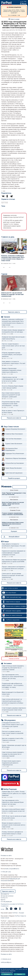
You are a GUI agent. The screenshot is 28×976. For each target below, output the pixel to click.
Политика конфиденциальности (8, 971)
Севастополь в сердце (13, 602)
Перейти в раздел (14, 478)
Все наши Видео (11, 592)
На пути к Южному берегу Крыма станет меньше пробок (12, 387)
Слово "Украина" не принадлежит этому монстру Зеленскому (14, 493)
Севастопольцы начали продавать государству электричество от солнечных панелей (13, 667)
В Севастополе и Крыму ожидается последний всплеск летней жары (13, 331)
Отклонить (7, 974)
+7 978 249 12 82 (6, 872)
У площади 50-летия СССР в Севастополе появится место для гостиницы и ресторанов (12, 724)
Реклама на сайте (6, 855)
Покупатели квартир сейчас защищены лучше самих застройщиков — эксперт (11, 403)
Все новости (5, 894)
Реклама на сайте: (6, 954)
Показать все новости (14, 418)
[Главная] (7, 2)
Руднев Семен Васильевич (13, 443)
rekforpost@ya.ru (6, 962)
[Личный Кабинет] (21, 2)
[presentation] (4, 267)
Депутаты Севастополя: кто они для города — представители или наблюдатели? (13, 504)
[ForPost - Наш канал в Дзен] (23, 909)
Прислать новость (14, 312)
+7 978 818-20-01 (6, 959)
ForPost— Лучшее (18, 913)
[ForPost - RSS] (7, 909)
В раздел (14, 531)
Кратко (3, 899)
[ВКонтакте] (3, 196)
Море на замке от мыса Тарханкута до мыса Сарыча (13, 411)
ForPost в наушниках (12, 620)
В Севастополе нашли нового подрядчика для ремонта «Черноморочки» (11, 763)
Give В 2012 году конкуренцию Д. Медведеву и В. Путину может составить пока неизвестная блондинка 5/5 (7, 201)
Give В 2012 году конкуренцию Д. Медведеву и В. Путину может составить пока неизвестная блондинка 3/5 (4, 201)
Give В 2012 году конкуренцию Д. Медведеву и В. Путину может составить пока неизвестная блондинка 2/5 (3, 201)
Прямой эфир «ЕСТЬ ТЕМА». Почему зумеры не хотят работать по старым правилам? (14, 11)
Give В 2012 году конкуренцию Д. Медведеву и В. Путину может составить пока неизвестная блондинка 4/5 (6, 201)
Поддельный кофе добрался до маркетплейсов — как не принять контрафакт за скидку (12, 685)
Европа (23, 289)
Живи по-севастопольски (14, 615)
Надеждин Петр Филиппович (14, 453)
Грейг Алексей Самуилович (13, 473)
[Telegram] (11, 196)
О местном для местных (13, 597)
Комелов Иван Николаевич (14, 434)
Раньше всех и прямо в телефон (16, 606)
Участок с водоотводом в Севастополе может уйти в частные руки (13, 345)
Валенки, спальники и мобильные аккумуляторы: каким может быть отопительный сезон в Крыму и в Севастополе (12, 258)
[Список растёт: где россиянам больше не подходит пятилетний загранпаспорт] (14, 276)
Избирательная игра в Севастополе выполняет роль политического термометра (13, 524)
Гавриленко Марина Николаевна (15, 458)
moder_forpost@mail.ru (12, 869)
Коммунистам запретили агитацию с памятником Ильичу (13, 338)
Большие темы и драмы (13, 611)
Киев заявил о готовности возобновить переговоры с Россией (13, 362)
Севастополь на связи (11, 588)
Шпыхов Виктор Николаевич (14, 463)
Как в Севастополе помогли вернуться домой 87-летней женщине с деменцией (11, 395)
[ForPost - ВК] (11, 909)
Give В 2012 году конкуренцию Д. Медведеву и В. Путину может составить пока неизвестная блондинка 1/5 (2, 201)
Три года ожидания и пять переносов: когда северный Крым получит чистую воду (12, 676)
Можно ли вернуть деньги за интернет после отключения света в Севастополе (13, 825)
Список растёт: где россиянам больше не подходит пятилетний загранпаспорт (12, 294)
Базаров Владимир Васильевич (15, 429)
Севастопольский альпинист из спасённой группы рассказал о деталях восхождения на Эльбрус (12, 701)
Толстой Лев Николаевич (13, 439)
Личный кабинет (14, 537)
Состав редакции (6, 901)
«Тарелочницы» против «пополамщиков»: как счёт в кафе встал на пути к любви (12, 379)
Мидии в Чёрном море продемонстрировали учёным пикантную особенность (11, 370)
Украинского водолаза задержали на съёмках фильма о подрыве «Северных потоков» (13, 553)
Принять (19, 974)
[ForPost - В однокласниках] (20, 909)
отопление (22, 252)
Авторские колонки (7, 896)
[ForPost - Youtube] (15, 909)
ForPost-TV (4, 898)
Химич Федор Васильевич (13, 468)
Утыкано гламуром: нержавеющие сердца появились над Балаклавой (12, 513)
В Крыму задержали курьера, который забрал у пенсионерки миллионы (12, 354)
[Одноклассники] (7, 196)
